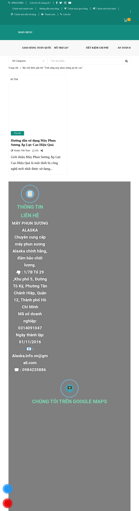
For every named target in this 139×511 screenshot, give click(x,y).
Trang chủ (13, 68)
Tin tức (17, 133)
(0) (36, 150)
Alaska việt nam (21, 150)
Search (126, 61)
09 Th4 (14, 79)
